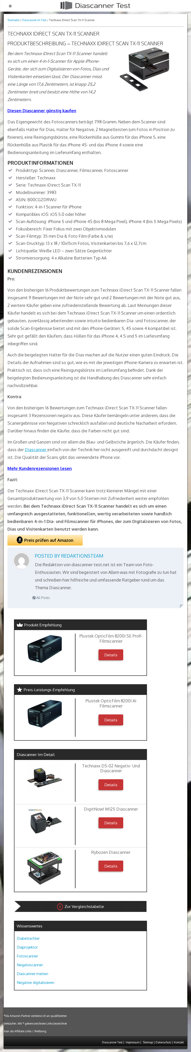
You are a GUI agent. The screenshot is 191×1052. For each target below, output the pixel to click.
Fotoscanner (27, 956)
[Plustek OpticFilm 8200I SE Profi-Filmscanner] (45, 649)
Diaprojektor (27, 947)
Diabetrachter (28, 938)
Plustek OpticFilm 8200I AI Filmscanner (110, 703)
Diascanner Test (112, 1042)
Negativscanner (30, 965)
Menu (10, 6)
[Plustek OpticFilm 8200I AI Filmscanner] (45, 714)
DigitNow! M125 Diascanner (111, 809)
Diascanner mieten (32, 973)
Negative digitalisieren (35, 982)
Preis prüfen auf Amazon (48, 540)
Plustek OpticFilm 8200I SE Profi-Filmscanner (111, 639)
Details (110, 654)
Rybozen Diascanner (110, 852)
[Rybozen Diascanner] (45, 868)
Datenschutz (163, 1042)
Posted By (69, 556)
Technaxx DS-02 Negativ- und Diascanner (111, 768)
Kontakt (179, 1042)
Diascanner (36, 449)
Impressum (133, 1042)
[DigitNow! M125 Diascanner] (45, 822)
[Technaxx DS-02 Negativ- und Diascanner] (45, 778)
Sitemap (148, 1042)
